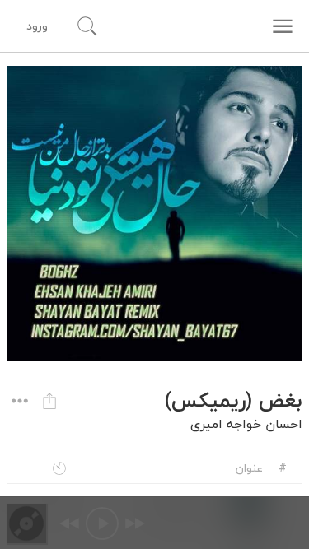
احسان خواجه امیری (246, 423)
